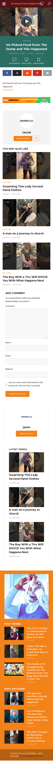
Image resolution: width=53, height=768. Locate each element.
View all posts (23, 138)
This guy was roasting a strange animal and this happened (36, 698)
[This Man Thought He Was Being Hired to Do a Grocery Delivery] (14, 737)
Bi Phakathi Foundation (26, 3)
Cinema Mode (38, 63)
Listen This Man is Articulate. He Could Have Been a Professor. (37, 650)
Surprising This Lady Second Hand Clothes (23, 188)
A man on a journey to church (23, 233)
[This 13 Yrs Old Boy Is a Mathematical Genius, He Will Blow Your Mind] (14, 633)
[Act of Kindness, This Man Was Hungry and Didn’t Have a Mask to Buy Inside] (14, 716)
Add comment (14, 63)
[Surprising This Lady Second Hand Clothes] (26, 462)
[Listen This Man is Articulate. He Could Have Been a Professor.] (14, 651)
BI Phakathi (8, 90)
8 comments (31, 705)
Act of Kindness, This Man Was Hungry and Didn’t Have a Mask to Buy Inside (37, 717)
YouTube (26, 41)
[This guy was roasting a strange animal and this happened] (14, 698)
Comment (10, 306)
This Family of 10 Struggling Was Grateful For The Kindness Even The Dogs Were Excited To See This (37, 671)
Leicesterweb (29, 753)
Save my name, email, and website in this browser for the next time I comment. (26, 384)
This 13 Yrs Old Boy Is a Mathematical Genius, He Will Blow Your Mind (37, 633)
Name (8, 342)
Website (9, 369)
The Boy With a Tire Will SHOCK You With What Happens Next (25, 278)
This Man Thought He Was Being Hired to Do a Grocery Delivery (36, 736)
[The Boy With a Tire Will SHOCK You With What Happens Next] (26, 532)
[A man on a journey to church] (26, 497)
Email (8, 356)
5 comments (31, 726)
